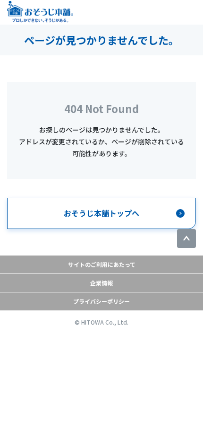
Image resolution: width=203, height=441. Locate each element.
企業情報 (101, 283)
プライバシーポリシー (101, 301)
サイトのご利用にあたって (101, 264)
